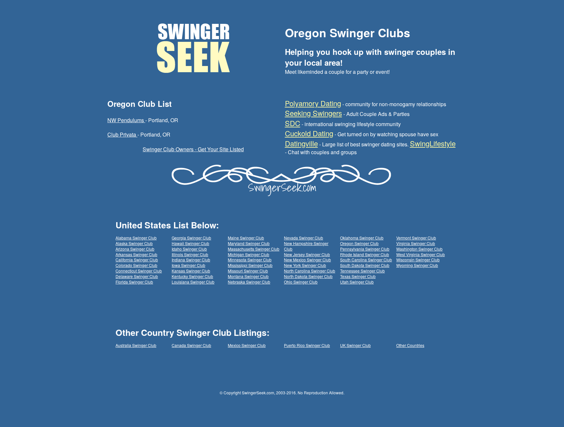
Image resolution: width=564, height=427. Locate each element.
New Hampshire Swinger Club (306, 246)
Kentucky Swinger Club (192, 276)
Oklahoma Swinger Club (362, 237)
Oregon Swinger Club (359, 243)
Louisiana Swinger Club (193, 282)
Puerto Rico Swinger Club (307, 345)
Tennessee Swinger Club (362, 270)
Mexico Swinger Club (247, 345)
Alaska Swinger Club (134, 243)
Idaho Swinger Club (189, 249)
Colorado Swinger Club (136, 265)
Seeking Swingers (313, 113)
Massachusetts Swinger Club (253, 249)
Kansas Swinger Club (191, 270)
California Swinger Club (137, 259)
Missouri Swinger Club (248, 270)
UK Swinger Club (355, 345)
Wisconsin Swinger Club (418, 259)
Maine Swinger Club (246, 237)
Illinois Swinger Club (190, 254)
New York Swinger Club (305, 265)
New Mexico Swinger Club (307, 259)
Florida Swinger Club (134, 282)
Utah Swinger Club (357, 282)
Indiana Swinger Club (191, 259)
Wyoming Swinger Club (417, 265)
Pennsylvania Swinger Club (364, 249)
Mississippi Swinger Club (250, 265)
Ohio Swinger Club (301, 282)
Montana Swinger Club (248, 276)
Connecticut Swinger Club (139, 270)
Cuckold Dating (309, 133)
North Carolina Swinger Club (309, 270)
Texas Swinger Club (358, 276)
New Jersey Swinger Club (307, 254)
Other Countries (410, 345)
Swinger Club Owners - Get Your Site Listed (193, 149)
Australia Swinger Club (136, 345)
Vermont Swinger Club (416, 237)
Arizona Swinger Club (135, 249)
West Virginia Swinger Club (420, 254)
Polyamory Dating (313, 103)
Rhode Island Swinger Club (364, 254)
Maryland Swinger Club (249, 243)
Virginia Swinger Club (415, 243)
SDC (292, 123)
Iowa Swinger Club (188, 265)
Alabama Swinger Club (136, 237)
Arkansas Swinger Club (136, 254)
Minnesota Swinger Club (250, 259)
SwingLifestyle (433, 143)
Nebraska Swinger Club (249, 282)
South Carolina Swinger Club (366, 259)
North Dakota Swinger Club (308, 276)
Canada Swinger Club (191, 345)
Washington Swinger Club (419, 249)
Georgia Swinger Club (191, 237)
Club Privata (122, 134)
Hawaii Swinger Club (190, 243)
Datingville (301, 143)
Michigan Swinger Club (248, 254)
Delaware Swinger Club (137, 276)
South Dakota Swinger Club (364, 265)
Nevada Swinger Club (303, 237)
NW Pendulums (126, 120)
